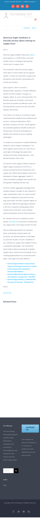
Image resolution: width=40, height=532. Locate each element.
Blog (4, 485)
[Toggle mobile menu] (36, 19)
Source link (7, 293)
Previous (27, 28)
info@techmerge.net (29, 2)
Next (33, 28)
